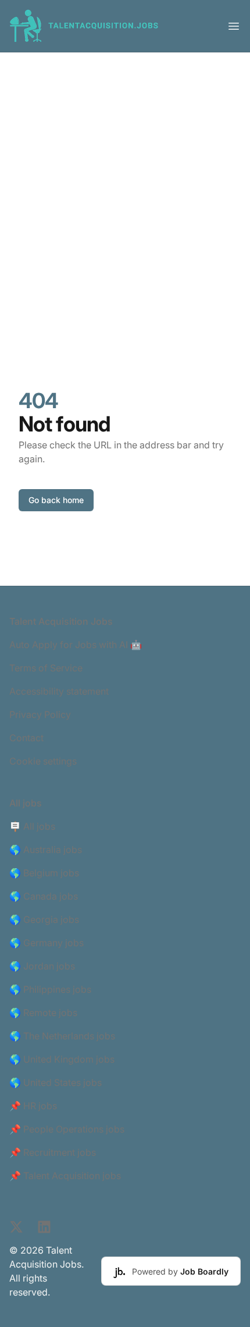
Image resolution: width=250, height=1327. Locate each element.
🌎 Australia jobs (45, 849)
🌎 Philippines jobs (50, 989)
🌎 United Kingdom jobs (62, 1059)
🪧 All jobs (32, 826)
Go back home (56, 500)
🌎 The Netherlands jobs (62, 1036)
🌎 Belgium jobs (44, 873)
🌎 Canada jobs (43, 896)
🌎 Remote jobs (43, 1012)
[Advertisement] (125, 183)
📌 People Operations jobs (66, 1129)
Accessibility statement (59, 691)
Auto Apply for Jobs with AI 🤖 (75, 644)
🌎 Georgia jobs (44, 919)
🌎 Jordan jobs (42, 966)
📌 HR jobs (33, 1106)
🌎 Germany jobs (46, 943)
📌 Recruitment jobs (52, 1152)
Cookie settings (43, 761)
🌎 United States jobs (55, 1082)
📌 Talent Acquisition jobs (65, 1175)
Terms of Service (46, 668)
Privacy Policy (40, 714)
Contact (26, 738)
